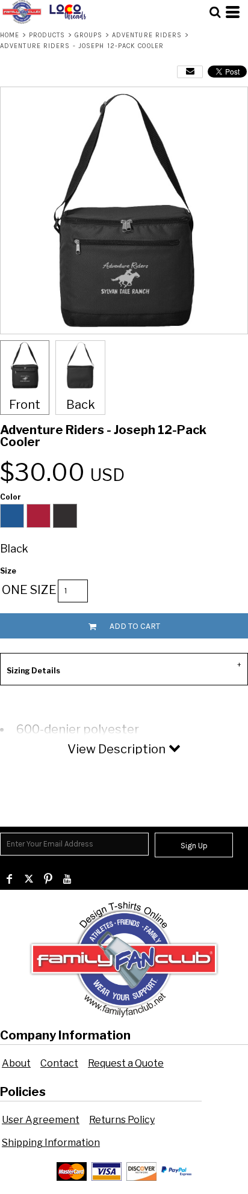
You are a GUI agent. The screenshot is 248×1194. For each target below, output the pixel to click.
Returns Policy (122, 1119)
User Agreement (40, 1119)
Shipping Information (51, 1142)
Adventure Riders (147, 35)
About (16, 1063)
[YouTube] (67, 879)
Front (24, 404)
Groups (89, 35)
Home (9, 35)
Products (47, 35)
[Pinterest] (48, 879)
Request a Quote (126, 1063)
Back (80, 404)
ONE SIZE (29, 590)
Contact (59, 1063)
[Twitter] (28, 879)
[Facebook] (9, 879)
